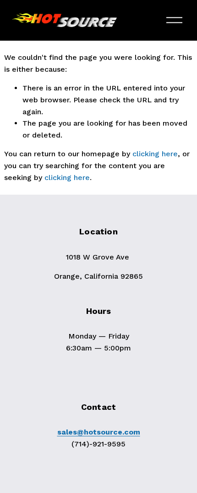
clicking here (155, 153)
